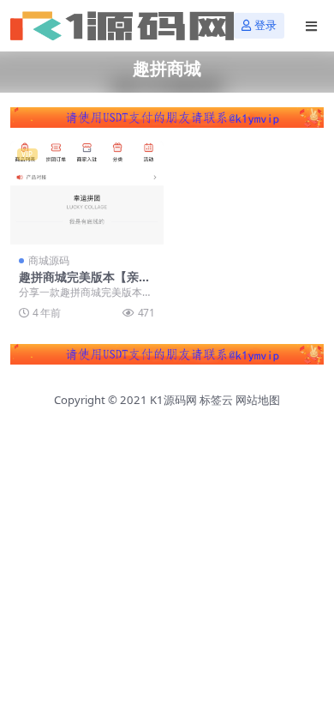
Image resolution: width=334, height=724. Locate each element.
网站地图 (258, 399)
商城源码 (48, 260)
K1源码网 (173, 399)
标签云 (216, 399)
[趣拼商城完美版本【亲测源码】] (87, 193)
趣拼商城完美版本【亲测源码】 (85, 283)
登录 (265, 25)
